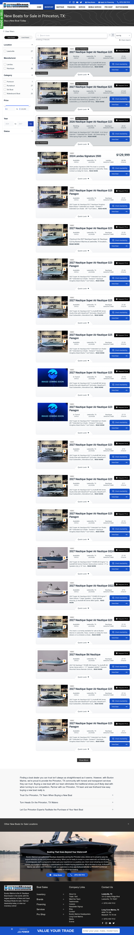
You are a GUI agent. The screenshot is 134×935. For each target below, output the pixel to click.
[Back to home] (16, 5)
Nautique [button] (60, 7)
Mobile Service (94, 7)
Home (39, 7)
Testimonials (73, 901)
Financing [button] (41, 904)
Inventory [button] (49, 7)
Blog (71, 909)
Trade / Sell (73, 896)
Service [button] (82, 7)
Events (71, 921)
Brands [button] (40, 899)
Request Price (123, 51)
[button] (41, 58)
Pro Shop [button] (109, 7)
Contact (72, 911)
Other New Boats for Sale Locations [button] (21, 823)
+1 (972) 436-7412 (108, 903)
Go (31, 124)
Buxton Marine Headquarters (79, 914)
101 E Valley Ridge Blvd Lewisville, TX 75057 (111, 897)
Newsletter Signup (76, 906)
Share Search (126, 40)
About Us (72, 894)
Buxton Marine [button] (122, 7)
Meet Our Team (74, 899)
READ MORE (99, 67)
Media (71, 919)
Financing (71, 7)
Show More (83, 760)
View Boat (115, 70)
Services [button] (41, 909)
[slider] (5, 105)
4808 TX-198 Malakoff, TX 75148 (109, 913)
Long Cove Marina (76, 916)
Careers (72, 904)
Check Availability (121, 64)
